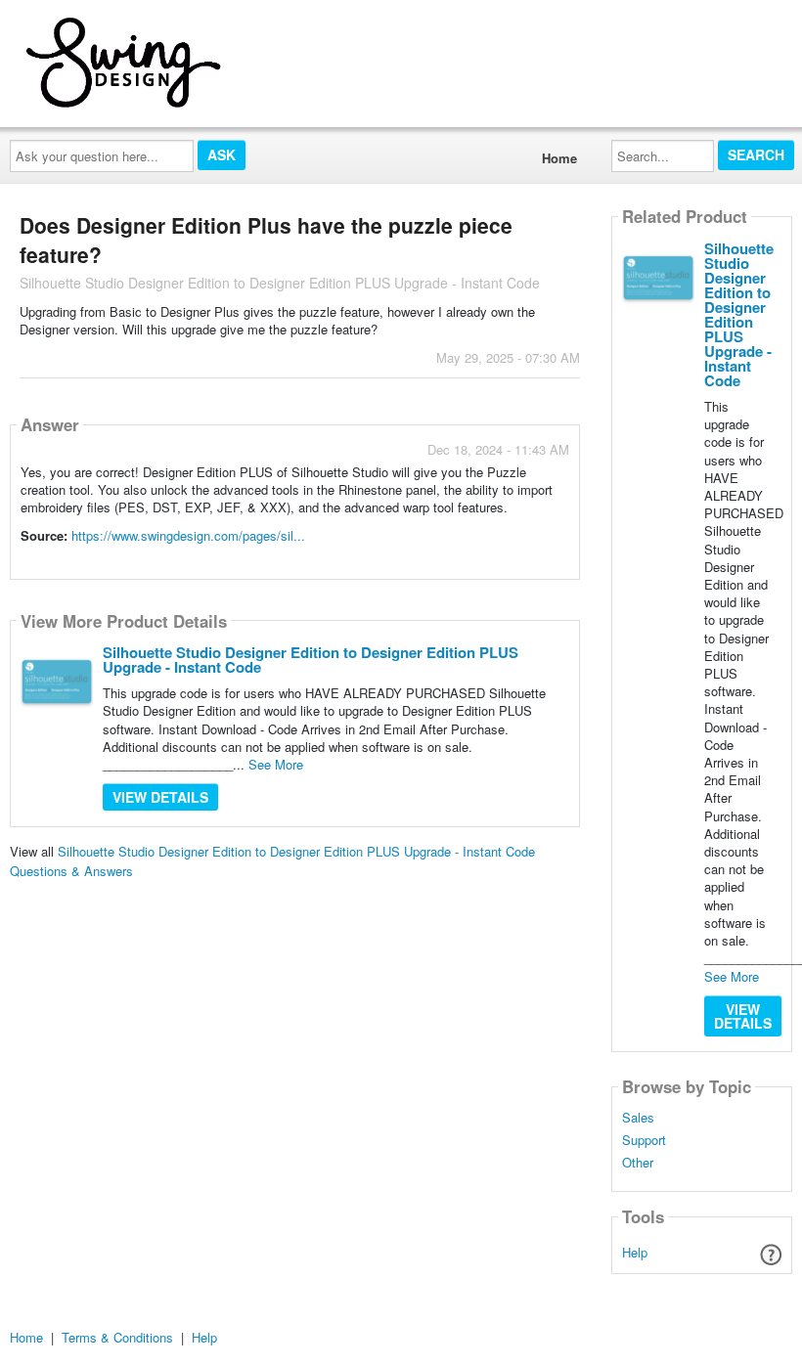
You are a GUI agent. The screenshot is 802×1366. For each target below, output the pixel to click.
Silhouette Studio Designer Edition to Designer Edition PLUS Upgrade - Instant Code (310, 659)
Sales (638, 1117)
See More (275, 764)
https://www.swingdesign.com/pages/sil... (188, 535)
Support (644, 1140)
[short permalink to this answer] (393, 562)
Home (559, 158)
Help (634, 1252)
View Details (160, 797)
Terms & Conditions (117, 1337)
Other (637, 1162)
